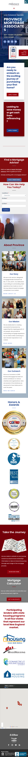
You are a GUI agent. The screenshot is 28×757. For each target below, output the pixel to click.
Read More (7, 343)
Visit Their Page (14, 179)
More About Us (9, 294)
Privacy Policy (4, 751)
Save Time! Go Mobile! (24, 53)
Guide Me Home (14, 571)
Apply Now (12, 95)
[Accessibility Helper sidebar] (26, 2)
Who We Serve (9, 391)
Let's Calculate (14, 599)
